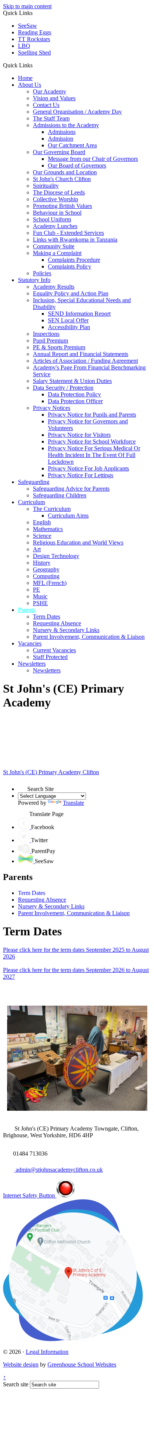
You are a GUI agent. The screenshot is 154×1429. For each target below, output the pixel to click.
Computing (46, 576)
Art (37, 549)
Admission (60, 138)
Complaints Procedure (74, 260)
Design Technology (56, 556)
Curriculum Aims (68, 515)
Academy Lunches (55, 226)
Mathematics (48, 529)
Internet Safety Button (29, 1195)
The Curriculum (52, 509)
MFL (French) (50, 583)
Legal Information (47, 1352)
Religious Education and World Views (78, 542)
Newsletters (32, 663)
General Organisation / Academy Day (77, 111)
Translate (73, 803)
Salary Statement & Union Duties (72, 381)
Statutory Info (34, 280)
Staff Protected (50, 657)
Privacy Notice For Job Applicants (88, 468)
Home (25, 78)
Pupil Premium (50, 340)
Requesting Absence (57, 623)
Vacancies (29, 643)
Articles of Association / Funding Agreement (85, 361)
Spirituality (46, 186)
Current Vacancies (54, 650)
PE (36, 589)
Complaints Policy (69, 266)
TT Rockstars (34, 39)
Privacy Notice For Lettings (80, 475)
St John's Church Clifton (62, 179)
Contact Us (46, 105)
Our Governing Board (59, 152)
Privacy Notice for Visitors (79, 435)
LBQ (24, 46)
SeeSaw (27, 25)
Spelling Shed (34, 52)
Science (42, 536)
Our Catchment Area (72, 145)
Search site (15, 1384)
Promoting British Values (62, 206)
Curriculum (31, 502)
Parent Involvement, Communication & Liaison (89, 637)
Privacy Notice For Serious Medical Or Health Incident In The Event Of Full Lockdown (94, 455)
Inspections (46, 334)
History (41, 562)
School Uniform (52, 219)
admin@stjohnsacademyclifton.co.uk (58, 1169)
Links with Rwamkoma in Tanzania (75, 239)
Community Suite (53, 246)
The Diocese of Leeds (59, 192)
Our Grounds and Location (65, 172)
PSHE (40, 603)
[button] (35, 65)
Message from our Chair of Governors (93, 159)
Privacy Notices (51, 408)
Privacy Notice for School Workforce (92, 441)
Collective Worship (55, 199)
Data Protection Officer (75, 401)
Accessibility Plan (69, 327)
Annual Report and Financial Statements (80, 354)
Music (40, 596)
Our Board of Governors (77, 165)
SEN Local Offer (68, 320)
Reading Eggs (34, 32)
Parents (26, 610)
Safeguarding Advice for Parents (71, 488)
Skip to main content (27, 6)
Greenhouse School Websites (81, 1364)
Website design (20, 1364)
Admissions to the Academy (66, 125)
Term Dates (46, 616)
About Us (29, 85)
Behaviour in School (57, 212)
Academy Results (53, 286)
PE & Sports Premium (59, 347)
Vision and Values (54, 98)
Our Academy (49, 91)
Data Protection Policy (74, 394)
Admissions (62, 132)
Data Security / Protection (63, 387)
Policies (42, 273)
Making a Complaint (57, 253)
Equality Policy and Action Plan (70, 293)
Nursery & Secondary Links (66, 630)
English (42, 522)
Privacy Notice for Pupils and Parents (92, 414)
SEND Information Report (79, 313)
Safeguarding (33, 482)
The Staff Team (51, 118)
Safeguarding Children (59, 495)
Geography (46, 569)
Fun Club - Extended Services (68, 233)
